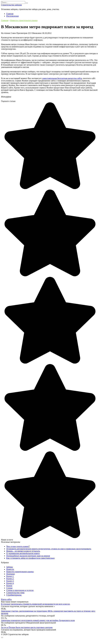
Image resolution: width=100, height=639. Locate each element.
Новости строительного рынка (20, 571)
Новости (10, 569)
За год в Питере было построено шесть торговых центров (26, 627)
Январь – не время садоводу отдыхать (23, 551)
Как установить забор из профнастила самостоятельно (30, 558)
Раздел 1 (10, 576)
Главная (9, 14)
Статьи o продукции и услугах (20, 590)
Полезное (10, 574)
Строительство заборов (11, 5)
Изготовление (12, 16)
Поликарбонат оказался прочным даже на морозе (28, 556)
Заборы (9, 567)
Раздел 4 (10, 583)
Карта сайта (6, 599)
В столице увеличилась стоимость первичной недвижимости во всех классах (35, 604)
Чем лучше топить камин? (18, 546)
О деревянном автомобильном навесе (23, 553)
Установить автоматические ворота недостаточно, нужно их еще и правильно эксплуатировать (48, 549)
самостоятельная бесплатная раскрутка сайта (62, 78)
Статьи (9, 588)
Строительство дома (15, 593)
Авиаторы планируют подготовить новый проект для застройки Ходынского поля (38, 620)
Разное (9, 586)
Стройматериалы (13, 595)
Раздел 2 (10, 579)
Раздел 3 (10, 581)
